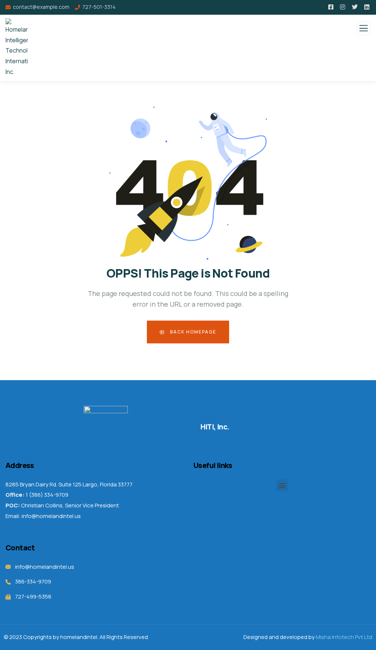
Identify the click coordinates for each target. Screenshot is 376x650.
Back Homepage (192, 332)
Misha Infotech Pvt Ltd (344, 637)
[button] (282, 485)
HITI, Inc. (214, 427)
